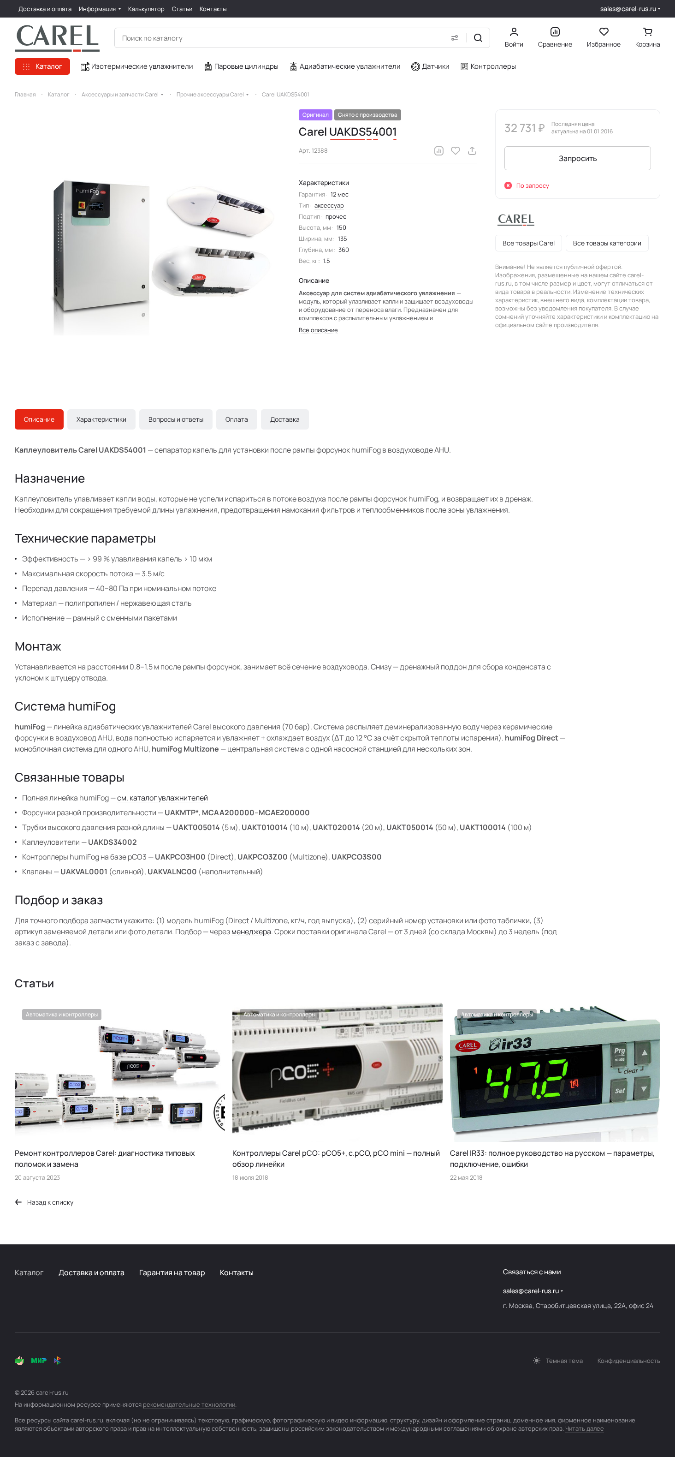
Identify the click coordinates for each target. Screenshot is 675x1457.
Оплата (236, 419)
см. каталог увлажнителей (162, 798)
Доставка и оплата (91, 1272)
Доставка (285, 419)
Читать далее (584, 1428)
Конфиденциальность (629, 1360)
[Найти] (478, 38)
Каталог (29, 1272)
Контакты (237, 1272)
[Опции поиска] (455, 38)
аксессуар (329, 205)
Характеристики (101, 419)
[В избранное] (455, 150)
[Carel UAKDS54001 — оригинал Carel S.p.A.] (147, 242)
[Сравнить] (439, 150)
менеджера (251, 931)
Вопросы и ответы (175, 419)
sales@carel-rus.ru (628, 8)
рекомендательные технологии (189, 1404)
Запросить (578, 158)
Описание (39, 419)
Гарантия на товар (172, 1272)
